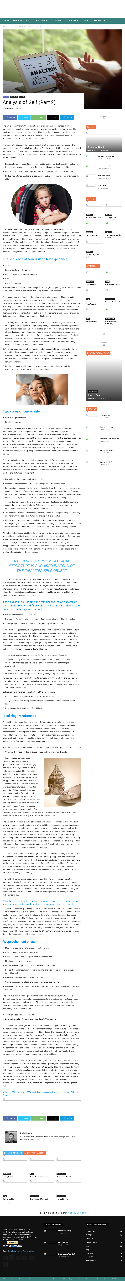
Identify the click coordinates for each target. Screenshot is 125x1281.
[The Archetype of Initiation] (94, 247)
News (86, 20)
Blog (28, 20)
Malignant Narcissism (106, 156)
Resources (59, 20)
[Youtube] (5, 1264)
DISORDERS (22, 26)
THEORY (21, 97)
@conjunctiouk (77, 1213)
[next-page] (8, 1203)
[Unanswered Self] (15, 1188)
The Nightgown (111, 218)
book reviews (61, 1174)
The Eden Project (104, 176)
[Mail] (18, 1258)
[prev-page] (4, 1203)
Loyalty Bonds (8, 1177)
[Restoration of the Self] (50, 1257)
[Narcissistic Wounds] (69, 1166)
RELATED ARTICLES (13, 1153)
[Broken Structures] (69, 1188)
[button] (119, 21)
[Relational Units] (50, 1245)
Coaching (13, 26)
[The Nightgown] (113, 210)
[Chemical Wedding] (50, 1234)
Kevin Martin (9, 108)
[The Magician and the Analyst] (113, 227)
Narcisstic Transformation (39, 1177)
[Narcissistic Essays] (113, 277)
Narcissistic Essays (112, 284)
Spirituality (102, 185)
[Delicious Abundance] (94, 210)
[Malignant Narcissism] (90, 158)
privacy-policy (26, 1279)
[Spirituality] (90, 187)
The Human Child (92, 235)
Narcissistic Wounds (64, 1177)
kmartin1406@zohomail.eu (23, 1251)
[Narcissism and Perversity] (42, 1188)
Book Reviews (42, 20)
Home (7, 20)
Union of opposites (105, 166)
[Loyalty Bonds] (15, 1166)
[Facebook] (5, 1258)
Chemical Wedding (64, 1231)
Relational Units (64, 1242)
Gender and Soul (95, 147)
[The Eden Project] (90, 178)
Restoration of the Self (66, 1254)
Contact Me (99, 20)
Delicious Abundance (93, 218)
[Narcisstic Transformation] (42, 1166)
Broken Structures (63, 1199)
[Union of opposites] (90, 168)
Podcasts (73, 20)
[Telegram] (24, 1258)
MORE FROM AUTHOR (34, 1153)
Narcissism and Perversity (39, 1199)
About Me (17, 20)
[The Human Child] (94, 227)
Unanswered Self (9, 1199)
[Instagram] (11, 1257)
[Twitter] (31, 1258)
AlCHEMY (89, 215)
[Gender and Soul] (104, 142)
